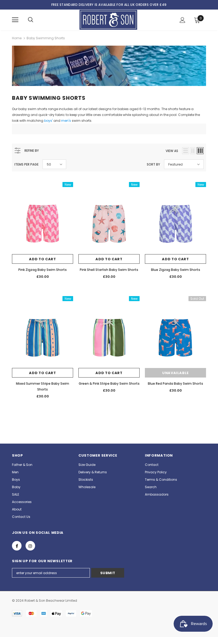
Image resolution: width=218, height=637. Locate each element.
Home (17, 38)
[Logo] (108, 20)
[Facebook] (17, 546)
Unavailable (175, 372)
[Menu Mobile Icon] (15, 20)
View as (172, 151)
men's (66, 120)
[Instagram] (30, 546)
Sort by (153, 164)
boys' (48, 120)
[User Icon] (182, 20)
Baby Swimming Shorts (46, 38)
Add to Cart (42, 259)
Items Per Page (26, 164)
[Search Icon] (30, 20)
